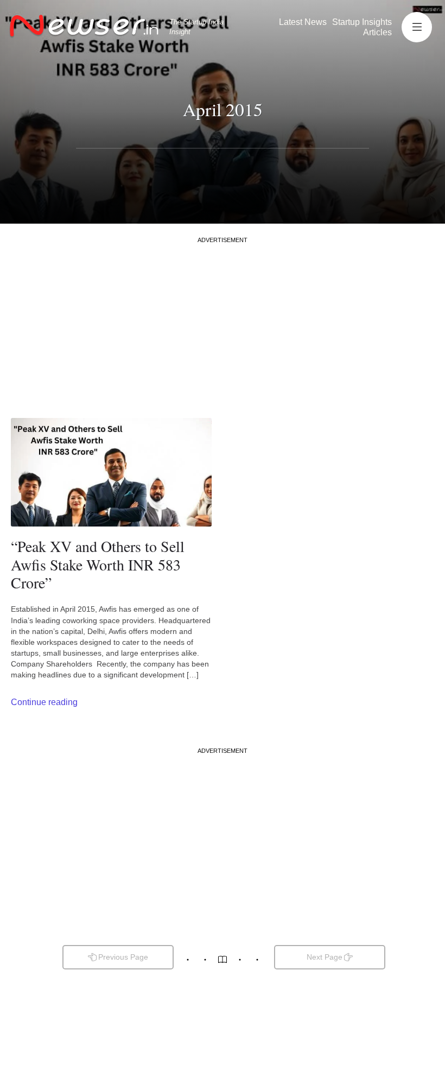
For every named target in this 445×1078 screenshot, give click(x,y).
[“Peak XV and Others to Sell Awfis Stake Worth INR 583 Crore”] (111, 472)
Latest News (303, 22)
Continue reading (44, 702)
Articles (377, 32)
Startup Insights (362, 22)
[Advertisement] (222, 320)
